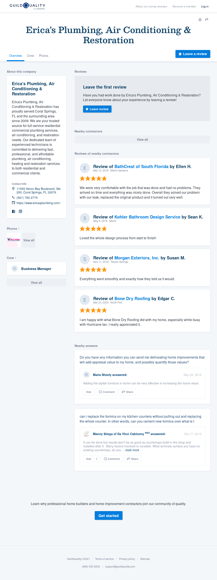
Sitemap (145, 559)
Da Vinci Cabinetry (130, 434)
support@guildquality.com (120, 566)
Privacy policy (127, 559)
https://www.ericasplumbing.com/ (38, 203)
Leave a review (195, 53)
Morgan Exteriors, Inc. (136, 258)
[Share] (206, 19)
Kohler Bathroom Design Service (147, 217)
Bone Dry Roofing (132, 298)
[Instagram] (20, 211)
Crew (30, 55)
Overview (15, 55)
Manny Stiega (103, 434)
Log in (205, 6)
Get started (109, 515)
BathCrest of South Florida (141, 166)
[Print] (200, 19)
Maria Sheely (102, 375)
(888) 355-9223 (91, 566)
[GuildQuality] (27, 6)
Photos (43, 55)
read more (132, 450)
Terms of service (104, 559)
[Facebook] (13, 211)
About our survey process (151, 6)
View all (28, 240)
